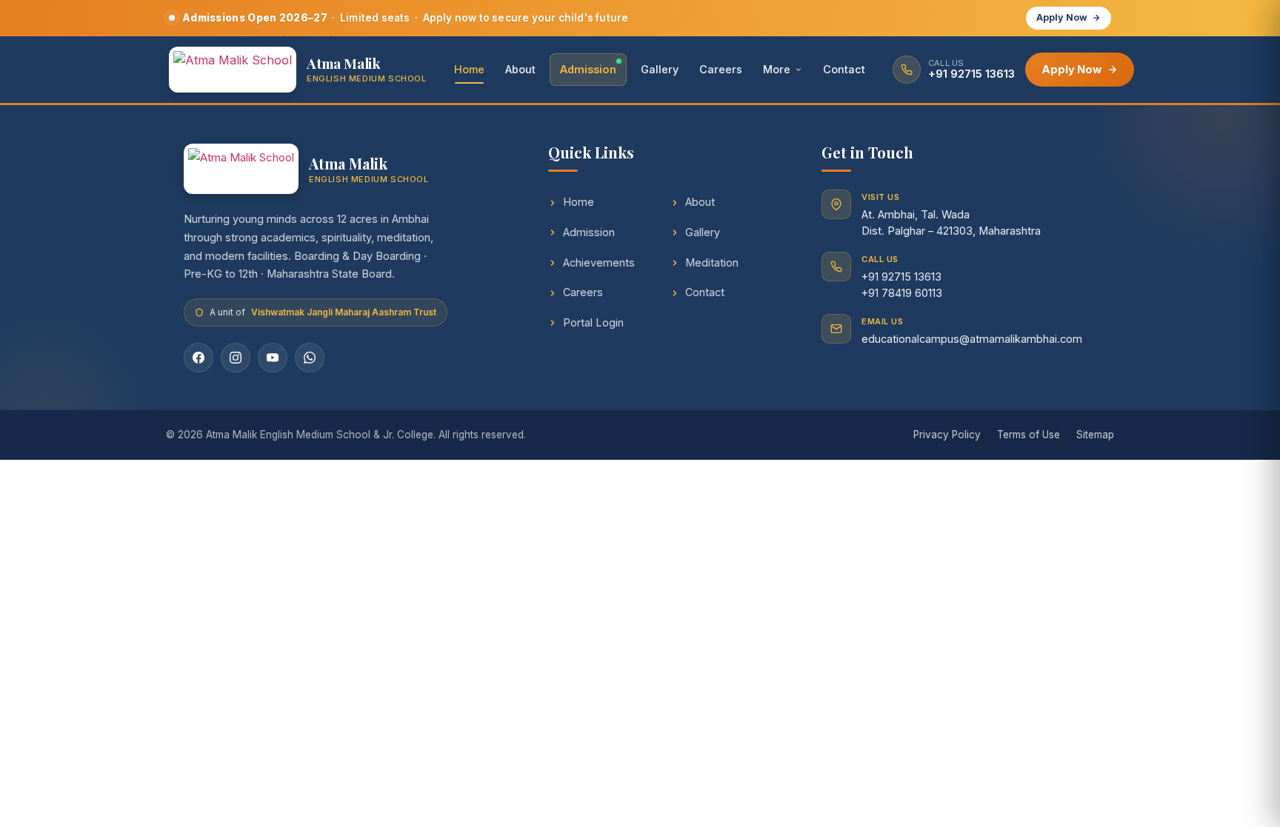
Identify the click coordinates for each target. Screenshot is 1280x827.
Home (469, 69)
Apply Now (1061, 17)
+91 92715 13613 (901, 276)
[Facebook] (198, 357)
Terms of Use (1028, 435)
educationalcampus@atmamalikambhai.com (971, 338)
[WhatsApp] (309, 357)
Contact (844, 69)
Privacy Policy (947, 435)
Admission (588, 69)
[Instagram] (235, 357)
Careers (720, 69)
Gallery (660, 69)
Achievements (599, 262)
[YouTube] (272, 357)
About (520, 69)
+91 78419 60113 (901, 293)
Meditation (712, 262)
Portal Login (593, 322)
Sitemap (1095, 435)
